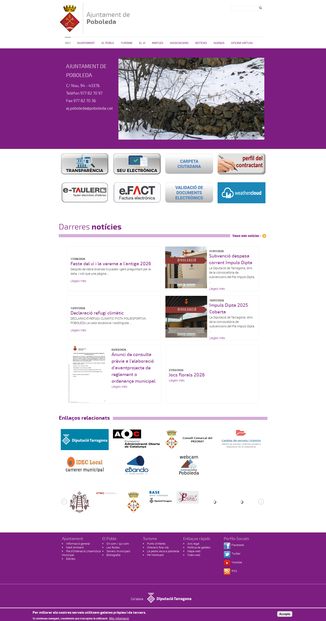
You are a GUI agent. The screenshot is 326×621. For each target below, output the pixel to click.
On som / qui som (117, 544)
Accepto (284, 614)
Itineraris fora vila (158, 547)
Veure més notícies (245, 236)
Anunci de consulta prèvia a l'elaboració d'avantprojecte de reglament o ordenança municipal (133, 368)
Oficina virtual (242, 43)
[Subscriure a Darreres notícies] (264, 236)
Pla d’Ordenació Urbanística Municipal (81, 553)
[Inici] (70, 31)
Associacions (179, 43)
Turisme (126, 43)
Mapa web (193, 551)
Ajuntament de (108, 18)
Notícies (201, 43)
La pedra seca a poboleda (163, 551)
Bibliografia (113, 555)
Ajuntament (86, 43)
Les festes (113, 547)
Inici (68, 43)
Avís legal (193, 544)
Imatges (157, 43)
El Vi (142, 43)
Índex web (193, 555)
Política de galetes (198, 547)
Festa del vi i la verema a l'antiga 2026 (111, 264)
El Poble (108, 43)
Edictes (70, 559)
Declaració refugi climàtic (97, 313)
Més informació (119, 618)
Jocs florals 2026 (187, 375)
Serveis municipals (118, 551)
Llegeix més (78, 281)
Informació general (78, 544)
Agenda (219, 43)
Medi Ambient (75, 547)
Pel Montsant (155, 555)
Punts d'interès (156, 544)
